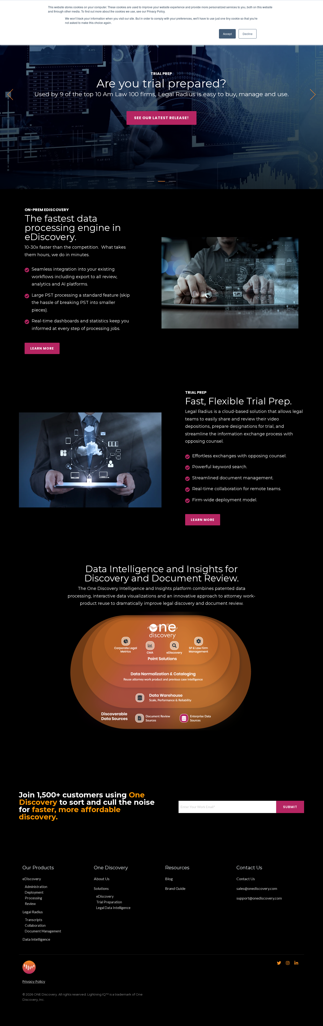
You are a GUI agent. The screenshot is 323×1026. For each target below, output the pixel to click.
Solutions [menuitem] (101, 888)
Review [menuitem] (30, 904)
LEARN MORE (202, 519)
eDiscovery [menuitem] (31, 878)
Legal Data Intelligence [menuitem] (113, 908)
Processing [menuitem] (33, 898)
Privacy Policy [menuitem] (33, 981)
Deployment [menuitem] (34, 892)
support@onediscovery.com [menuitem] (259, 898)
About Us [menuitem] (101, 878)
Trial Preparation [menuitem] (109, 902)
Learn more (42, 348)
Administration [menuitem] (36, 887)
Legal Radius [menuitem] (32, 911)
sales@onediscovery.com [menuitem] (256, 888)
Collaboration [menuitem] (35, 925)
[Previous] (11, 94)
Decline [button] (248, 34)
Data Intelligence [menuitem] (36, 939)
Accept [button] (227, 34)
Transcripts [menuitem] (33, 920)
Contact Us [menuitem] (245, 878)
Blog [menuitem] (169, 878)
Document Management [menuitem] (43, 931)
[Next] (311, 94)
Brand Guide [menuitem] (175, 888)
